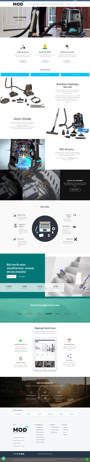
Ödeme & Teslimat (40, 432)
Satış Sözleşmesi (39, 434)
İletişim (61, 4)
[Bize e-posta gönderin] (76, 0)
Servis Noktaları (45, 4)
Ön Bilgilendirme (39, 427)
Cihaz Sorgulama (54, 4)
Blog (64, 432)
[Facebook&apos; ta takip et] (13, 454)
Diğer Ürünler (54, 432)
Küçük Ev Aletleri (55, 429)
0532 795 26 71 (71, 158)
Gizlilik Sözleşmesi (40, 437)
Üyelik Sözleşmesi (40, 429)
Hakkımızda (65, 429)
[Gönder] (76, 4)
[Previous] (3, 71)
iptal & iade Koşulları (40, 439)
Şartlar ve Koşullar (40, 442)
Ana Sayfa (29, 4)
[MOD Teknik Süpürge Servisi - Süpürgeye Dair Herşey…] (19, 4)
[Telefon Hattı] (87, 459)
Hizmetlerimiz (36, 4)
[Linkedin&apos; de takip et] (21, 454)
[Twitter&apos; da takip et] (75, 0)
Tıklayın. (73, 365)
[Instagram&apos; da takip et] (74, 0)
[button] (3, 458)
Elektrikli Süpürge (55, 427)
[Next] (87, 71)
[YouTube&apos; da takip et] (23, 454)
